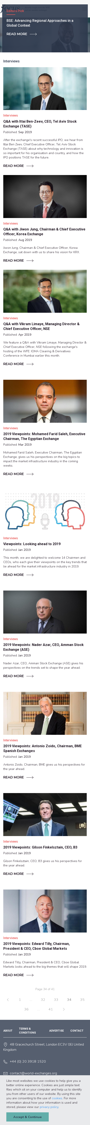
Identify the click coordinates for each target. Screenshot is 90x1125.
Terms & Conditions (27, 1030)
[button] (60, 1107)
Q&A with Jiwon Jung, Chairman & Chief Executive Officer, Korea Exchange (44, 231)
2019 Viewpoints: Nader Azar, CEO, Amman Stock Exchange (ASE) (43, 647)
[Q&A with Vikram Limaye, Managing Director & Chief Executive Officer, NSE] (45, 291)
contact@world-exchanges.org (33, 1073)
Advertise (56, 1030)
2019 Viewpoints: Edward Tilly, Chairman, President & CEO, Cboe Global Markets (36, 946)
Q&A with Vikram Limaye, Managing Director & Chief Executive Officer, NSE (41, 326)
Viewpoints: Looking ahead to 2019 (32, 544)
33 (56, 999)
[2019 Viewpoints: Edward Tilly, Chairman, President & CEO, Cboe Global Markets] (45, 911)
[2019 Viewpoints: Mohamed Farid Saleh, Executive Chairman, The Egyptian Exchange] (45, 401)
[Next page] (63, 1009)
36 (26, 1009)
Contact (76, 1030)
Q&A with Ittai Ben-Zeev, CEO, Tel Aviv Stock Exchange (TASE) (40, 123)
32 (43, 999)
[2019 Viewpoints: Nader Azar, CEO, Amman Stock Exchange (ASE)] (45, 612)
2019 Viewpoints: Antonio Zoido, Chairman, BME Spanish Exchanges (42, 748)
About (7, 1030)
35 (82, 999)
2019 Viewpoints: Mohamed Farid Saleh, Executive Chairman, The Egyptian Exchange (44, 436)
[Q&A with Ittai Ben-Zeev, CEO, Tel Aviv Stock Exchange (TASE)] (45, 88)
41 (50, 1009)
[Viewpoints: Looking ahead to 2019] (45, 511)
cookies (57, 1098)
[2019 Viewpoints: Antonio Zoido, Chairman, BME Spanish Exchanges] (45, 713)
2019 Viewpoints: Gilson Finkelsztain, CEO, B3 (40, 847)
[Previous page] (7, 999)
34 (69, 999)
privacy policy (49, 1107)
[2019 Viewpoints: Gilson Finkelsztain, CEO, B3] (45, 814)
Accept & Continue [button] (27, 1117)
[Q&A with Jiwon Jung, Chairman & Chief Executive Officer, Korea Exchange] (45, 196)
